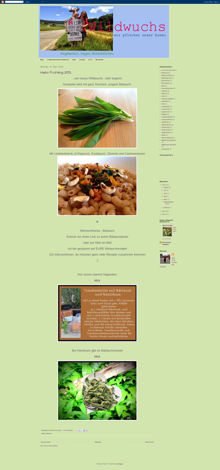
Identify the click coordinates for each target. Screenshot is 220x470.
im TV (90, 60)
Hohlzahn (165, 101)
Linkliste (82, 60)
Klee (163, 104)
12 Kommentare (68, 430)
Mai (165, 196)
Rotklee (164, 114)
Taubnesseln (166, 130)
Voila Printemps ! (174, 229)
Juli (165, 190)
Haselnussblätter (167, 99)
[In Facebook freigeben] (84, 430)
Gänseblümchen (167, 88)
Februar (167, 207)
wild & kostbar (167, 225)
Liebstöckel (165, 106)
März (166, 199)
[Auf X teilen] (82, 430)
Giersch (164, 94)
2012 (164, 211)
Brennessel (165, 81)
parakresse (165, 112)
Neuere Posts (45, 442)
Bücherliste (99, 60)
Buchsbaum (166, 83)
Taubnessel (166, 127)
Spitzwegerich (166, 125)
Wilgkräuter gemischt (169, 145)
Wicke (164, 135)
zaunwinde (165, 149)
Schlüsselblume (167, 119)
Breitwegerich (166, 78)
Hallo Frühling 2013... (56, 72)
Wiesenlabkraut (167, 138)
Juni (165, 193)
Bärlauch (49, 433)
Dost (163, 86)
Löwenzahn (166, 109)
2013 (164, 185)
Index (74, 60)
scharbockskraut (167, 117)
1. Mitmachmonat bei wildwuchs (58, 60)
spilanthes (165, 122)
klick (97, 280)
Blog (42, 60)
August (166, 187)
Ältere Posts (149, 442)
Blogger (120, 464)
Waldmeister (166, 132)
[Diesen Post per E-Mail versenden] (77, 430)
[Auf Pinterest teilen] (86, 430)
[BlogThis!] (79, 430)
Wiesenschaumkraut (169, 140)
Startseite (98, 442)
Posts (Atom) (53, 446)
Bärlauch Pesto (167, 75)
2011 (164, 214)
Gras (163, 96)
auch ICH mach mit (168, 70)
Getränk (164, 91)
